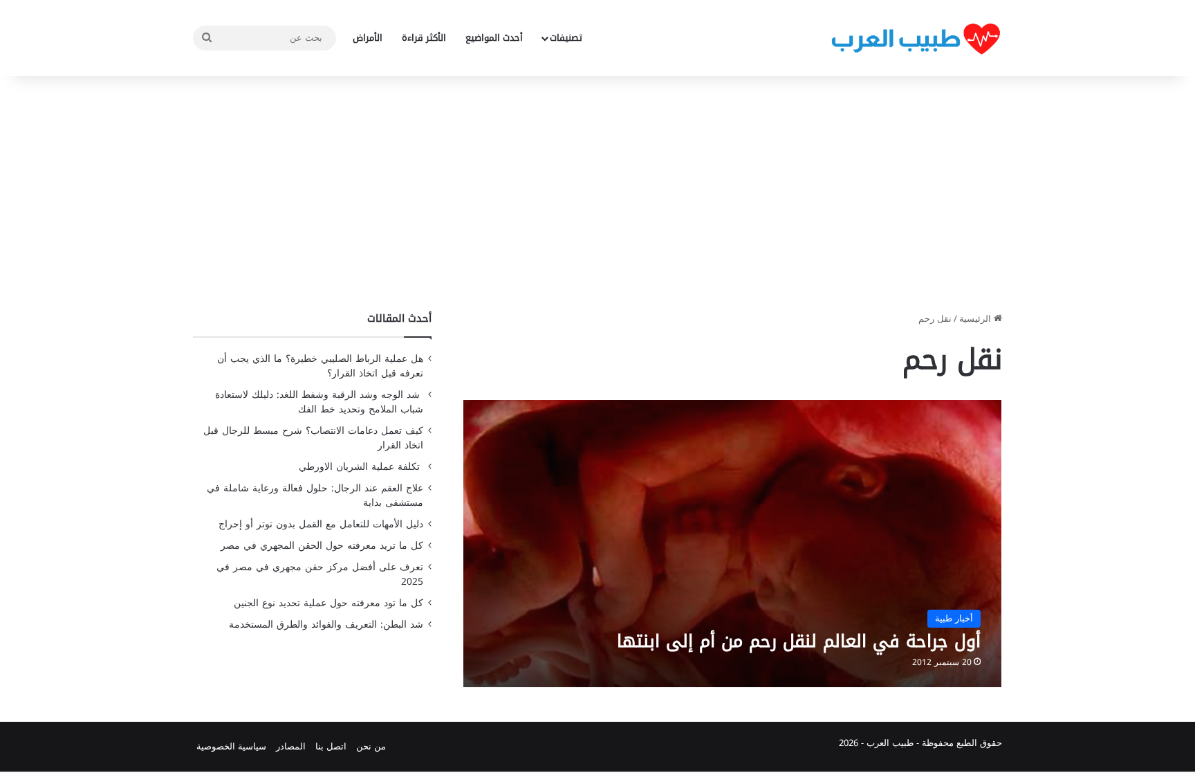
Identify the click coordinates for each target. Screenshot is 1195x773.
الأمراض (367, 37)
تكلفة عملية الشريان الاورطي (361, 466)
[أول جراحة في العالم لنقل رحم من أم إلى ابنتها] (732, 543)
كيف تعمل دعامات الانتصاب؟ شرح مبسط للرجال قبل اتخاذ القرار (313, 438)
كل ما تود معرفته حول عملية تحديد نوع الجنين (328, 603)
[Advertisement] (597, 194)
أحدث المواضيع (494, 37)
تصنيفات (566, 37)
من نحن (371, 746)
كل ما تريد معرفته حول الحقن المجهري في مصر (322, 545)
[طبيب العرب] (915, 38)
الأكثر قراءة (424, 37)
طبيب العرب (890, 743)
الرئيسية (976, 318)
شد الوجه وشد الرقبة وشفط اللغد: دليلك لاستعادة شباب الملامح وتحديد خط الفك (319, 402)
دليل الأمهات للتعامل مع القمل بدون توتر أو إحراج (321, 524)
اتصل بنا (330, 746)
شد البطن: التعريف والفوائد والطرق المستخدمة (326, 624)
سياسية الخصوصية (231, 746)
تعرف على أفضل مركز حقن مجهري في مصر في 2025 (319, 574)
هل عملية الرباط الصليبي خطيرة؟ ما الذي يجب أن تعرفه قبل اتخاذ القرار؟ (320, 366)
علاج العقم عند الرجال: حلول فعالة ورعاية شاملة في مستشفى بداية (315, 495)
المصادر (291, 746)
